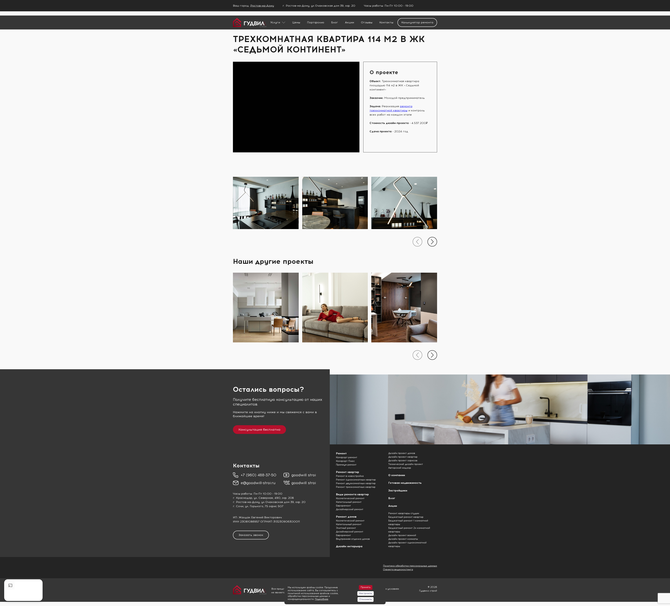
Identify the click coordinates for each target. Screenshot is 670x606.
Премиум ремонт (346, 464)
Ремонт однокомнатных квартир (356, 479)
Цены (296, 22)
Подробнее (321, 599)
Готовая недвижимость (405, 482)
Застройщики (397, 490)
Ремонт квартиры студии (403, 513)
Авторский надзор (399, 467)
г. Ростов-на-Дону (246, 502)
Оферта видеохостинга (398, 569)
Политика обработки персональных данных (410, 565)
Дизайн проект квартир (403, 456)
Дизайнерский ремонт (349, 509)
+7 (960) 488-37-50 (258, 475)
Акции (349, 22)
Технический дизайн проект (405, 464)
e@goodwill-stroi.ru (258, 483)
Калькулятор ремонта (417, 22)
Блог (334, 22)
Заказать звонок (251, 535)
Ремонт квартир (347, 472)
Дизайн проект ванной (402, 535)
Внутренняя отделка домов (353, 538)
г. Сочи (238, 506)
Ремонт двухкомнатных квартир (356, 483)
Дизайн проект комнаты (403, 538)
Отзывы (366, 22)
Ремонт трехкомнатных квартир (355, 487)
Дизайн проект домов (401, 453)
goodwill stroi (303, 475)
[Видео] (23, 590)
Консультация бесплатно (259, 429)
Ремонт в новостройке (350, 476)
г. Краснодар (242, 497)
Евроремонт (343, 505)
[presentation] (417, 242)
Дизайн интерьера (349, 546)
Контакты (386, 22)
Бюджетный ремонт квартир (405, 517)
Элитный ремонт (346, 528)
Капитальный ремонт (349, 502)
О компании (396, 475)
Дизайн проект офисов (402, 460)
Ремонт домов (346, 516)
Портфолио (315, 22)
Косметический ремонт (350, 498)
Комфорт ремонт (346, 457)
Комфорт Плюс (345, 461)
